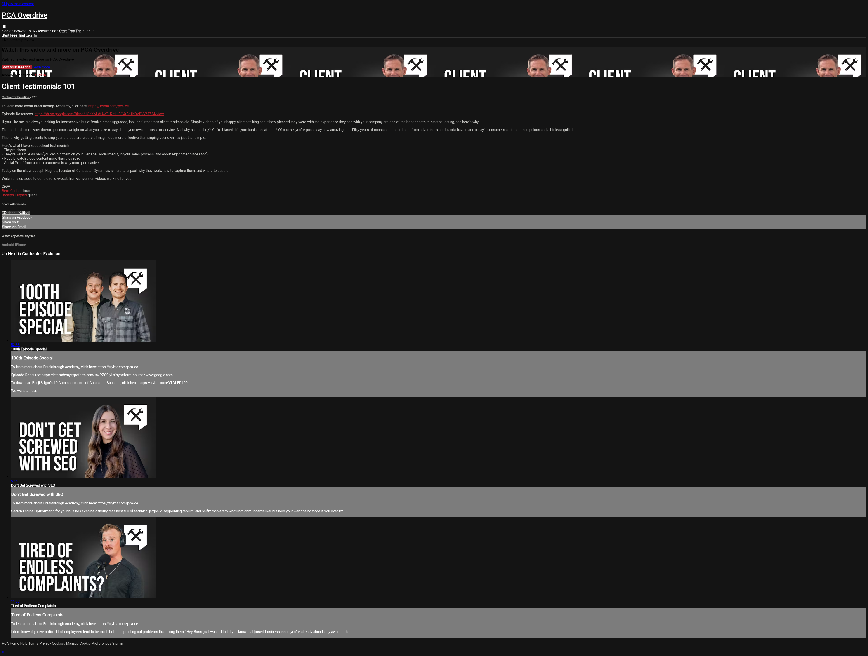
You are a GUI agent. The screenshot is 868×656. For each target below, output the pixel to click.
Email (25, 213)
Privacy (45, 643)
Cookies (59, 643)
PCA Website (38, 31)
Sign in (88, 31)
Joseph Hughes (15, 195)
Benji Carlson (12, 191)
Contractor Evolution (16, 97)
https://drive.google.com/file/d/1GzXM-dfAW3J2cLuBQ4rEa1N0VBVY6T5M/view (99, 114)
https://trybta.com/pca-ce (108, 106)
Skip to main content (18, 4)
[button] (4, 26)
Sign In (31, 35)
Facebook (10, 213)
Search (8, 31)
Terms (33, 643)
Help (24, 643)
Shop (54, 31)
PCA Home (10, 643)
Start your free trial (17, 67)
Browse (20, 31)
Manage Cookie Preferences (89, 643)
